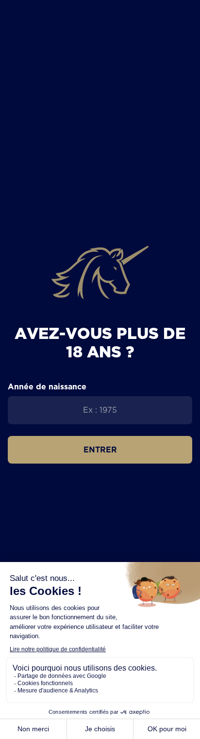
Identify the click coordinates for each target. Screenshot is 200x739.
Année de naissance (47, 386)
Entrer (100, 449)
